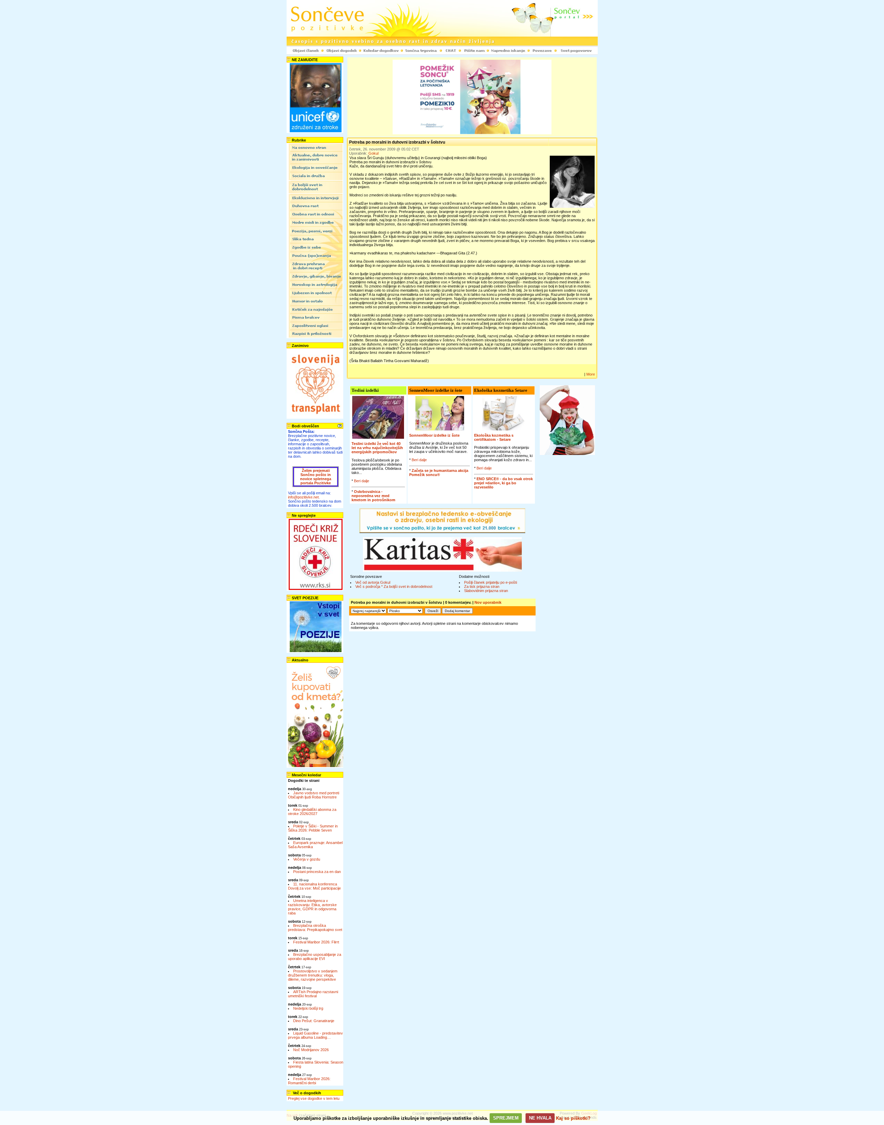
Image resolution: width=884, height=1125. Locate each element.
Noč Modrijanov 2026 (311, 1050)
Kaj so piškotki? (573, 1118)
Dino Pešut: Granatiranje (313, 1021)
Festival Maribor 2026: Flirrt (316, 942)
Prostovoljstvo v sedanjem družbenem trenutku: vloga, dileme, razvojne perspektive (312, 975)
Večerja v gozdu (306, 859)
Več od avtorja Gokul (372, 582)
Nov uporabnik (487, 602)
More (590, 374)
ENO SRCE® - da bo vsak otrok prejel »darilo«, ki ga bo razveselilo (503, 483)
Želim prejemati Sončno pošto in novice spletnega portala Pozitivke (315, 476)
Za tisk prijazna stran (481, 586)
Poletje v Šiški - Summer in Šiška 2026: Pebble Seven (313, 828)
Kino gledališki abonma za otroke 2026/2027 (312, 811)
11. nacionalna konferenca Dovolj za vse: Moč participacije (314, 886)
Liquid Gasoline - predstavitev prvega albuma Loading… (315, 1035)
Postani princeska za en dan (317, 872)
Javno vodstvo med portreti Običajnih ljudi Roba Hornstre (313, 795)
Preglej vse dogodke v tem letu (313, 1098)
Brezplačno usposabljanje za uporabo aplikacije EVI (314, 956)
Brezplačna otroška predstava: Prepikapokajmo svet (315, 927)
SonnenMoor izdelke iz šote (434, 435)
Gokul (373, 153)
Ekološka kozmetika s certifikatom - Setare (493, 437)
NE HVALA (540, 1118)
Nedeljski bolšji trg (308, 1008)
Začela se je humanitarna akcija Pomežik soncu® (438, 472)
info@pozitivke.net (303, 497)
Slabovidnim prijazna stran (486, 591)
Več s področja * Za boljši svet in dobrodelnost (393, 586)
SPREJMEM (506, 1118)
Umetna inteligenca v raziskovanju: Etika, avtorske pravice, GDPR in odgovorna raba (312, 907)
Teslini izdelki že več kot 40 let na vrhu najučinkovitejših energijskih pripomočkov (377, 448)
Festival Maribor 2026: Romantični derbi (309, 1081)
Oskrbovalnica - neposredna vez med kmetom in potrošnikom (373, 495)
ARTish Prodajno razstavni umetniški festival (313, 994)
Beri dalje (361, 481)
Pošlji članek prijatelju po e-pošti (490, 582)
